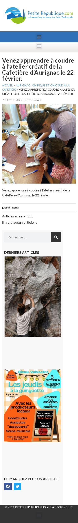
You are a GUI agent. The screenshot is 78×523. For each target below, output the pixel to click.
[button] (39, 36)
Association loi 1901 (44, 507)
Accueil (7, 85)
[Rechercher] (56, 237)
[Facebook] (8, 486)
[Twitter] (17, 486)
